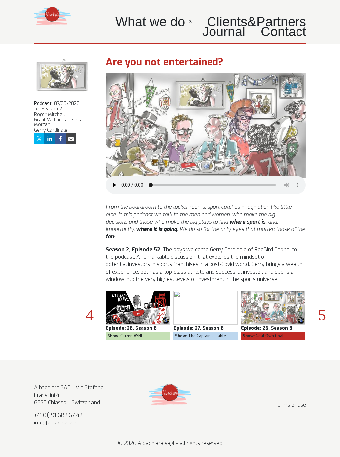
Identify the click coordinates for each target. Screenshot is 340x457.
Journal (223, 32)
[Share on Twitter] (39, 138)
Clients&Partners (256, 23)
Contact (283, 32)
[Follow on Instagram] (274, 389)
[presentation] (90, 315)
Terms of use (290, 404)
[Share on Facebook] (60, 138)
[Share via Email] (71, 138)
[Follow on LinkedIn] (301, 389)
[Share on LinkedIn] (49, 138)
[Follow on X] (287, 389)
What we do (150, 23)
